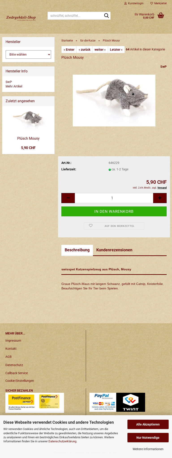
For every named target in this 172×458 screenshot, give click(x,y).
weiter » (100, 49)
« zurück (84, 49)
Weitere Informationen (148, 449)
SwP (163, 66)
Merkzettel (160, 3)
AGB (8, 356)
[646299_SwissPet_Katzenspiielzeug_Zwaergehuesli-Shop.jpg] (114, 98)
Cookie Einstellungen (19, 380)
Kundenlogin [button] (135, 3)
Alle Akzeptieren (148, 424)
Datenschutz (14, 365)
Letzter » (116, 49)
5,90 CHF (28, 148)
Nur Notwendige (147, 437)
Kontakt (11, 348)
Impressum (13, 340)
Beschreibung (77, 249)
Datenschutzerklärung (62, 441)
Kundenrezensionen (114, 249)
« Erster (69, 49)
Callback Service (16, 373)
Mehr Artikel (14, 86)
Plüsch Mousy (28, 138)
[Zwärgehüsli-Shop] (23, 18)
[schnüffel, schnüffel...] (106, 16)
